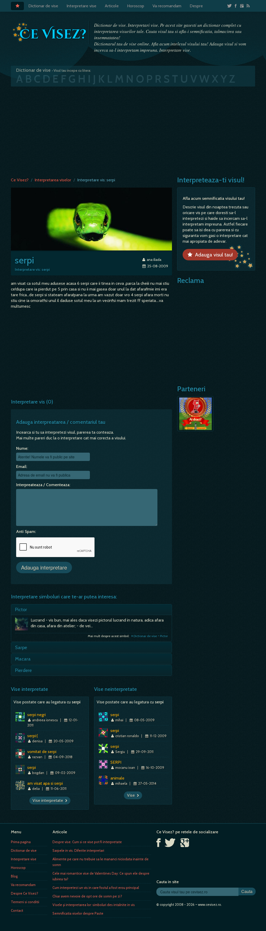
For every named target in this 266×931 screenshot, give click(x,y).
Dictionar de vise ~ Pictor (150, 636)
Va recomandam (166, 5)
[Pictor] (23, 625)
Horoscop (135, 5)
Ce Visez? (20, 179)
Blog (14, 876)
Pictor (21, 609)
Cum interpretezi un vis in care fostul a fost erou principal (95, 888)
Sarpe (21, 647)
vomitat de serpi (41, 751)
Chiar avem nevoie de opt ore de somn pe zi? (87, 896)
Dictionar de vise (43, 5)
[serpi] (91, 218)
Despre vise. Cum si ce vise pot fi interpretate (87, 842)
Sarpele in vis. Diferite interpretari (78, 850)
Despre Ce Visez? (24, 893)
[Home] (17, 6)
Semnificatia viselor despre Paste (77, 913)
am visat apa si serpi (45, 783)
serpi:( (32, 735)
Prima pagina (21, 842)
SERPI (115, 762)
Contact (17, 910)
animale (117, 778)
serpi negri (36, 714)
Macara (23, 659)
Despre (196, 5)
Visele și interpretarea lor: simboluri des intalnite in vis (93, 905)
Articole (112, 5)
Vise (132, 795)
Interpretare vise (81, 5)
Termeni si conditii (25, 902)
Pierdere (23, 670)
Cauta (246, 891)
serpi (31, 767)
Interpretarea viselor (53, 179)
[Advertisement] (133, 130)
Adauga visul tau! (212, 255)
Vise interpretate (48, 800)
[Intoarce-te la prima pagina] (50, 32)
